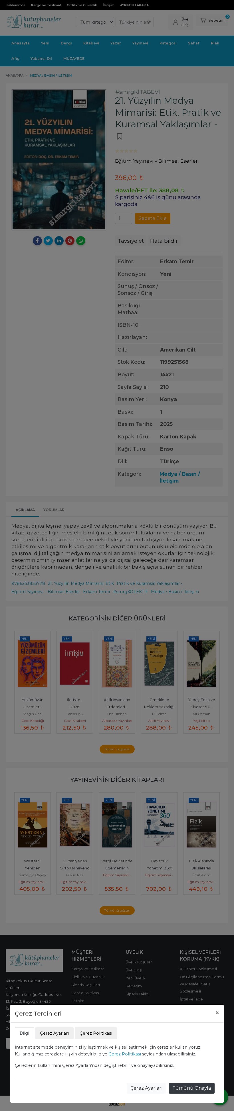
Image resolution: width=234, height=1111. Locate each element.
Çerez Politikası (124, 1054)
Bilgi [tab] (24, 1033)
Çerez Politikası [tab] (96, 1033)
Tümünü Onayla (191, 1088)
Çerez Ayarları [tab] (54, 1033)
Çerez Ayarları (146, 1088)
